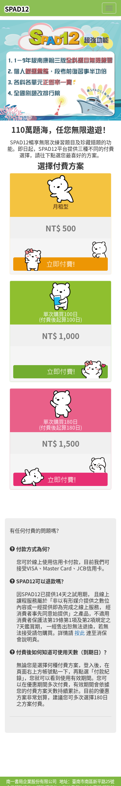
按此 (80, 632)
